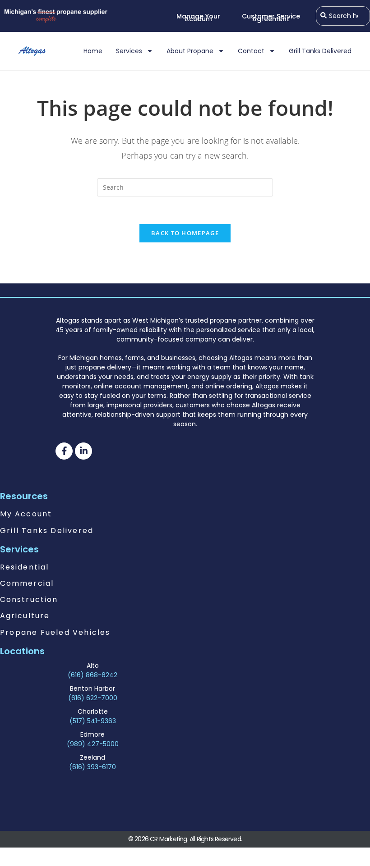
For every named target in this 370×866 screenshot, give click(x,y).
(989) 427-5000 (93, 743)
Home (92, 50)
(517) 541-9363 (92, 720)
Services (129, 50)
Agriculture (25, 616)
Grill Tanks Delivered (320, 50)
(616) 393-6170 (92, 766)
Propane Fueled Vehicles (55, 632)
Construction (29, 599)
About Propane (189, 50)
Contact (251, 50)
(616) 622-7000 (92, 697)
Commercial (27, 583)
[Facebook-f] (64, 451)
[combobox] (343, 16)
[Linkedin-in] (83, 451)
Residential (24, 567)
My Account (26, 514)
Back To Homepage (185, 233)
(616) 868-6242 (92, 674)
